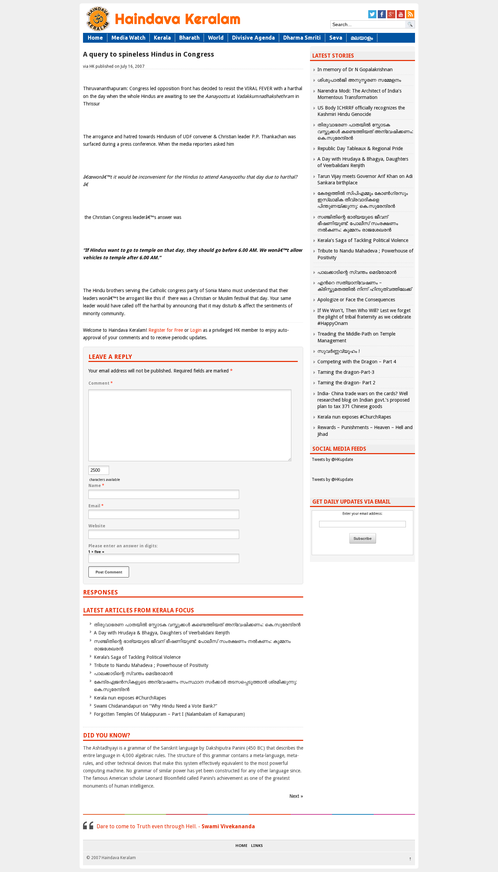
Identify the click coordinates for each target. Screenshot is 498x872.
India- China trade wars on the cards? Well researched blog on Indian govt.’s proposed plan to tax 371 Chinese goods (363, 400)
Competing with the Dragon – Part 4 (356, 361)
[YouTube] (401, 17)
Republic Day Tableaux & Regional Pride (360, 148)
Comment (100, 383)
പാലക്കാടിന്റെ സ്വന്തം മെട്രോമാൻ (133, 673)
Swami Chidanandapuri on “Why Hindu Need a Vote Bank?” (155, 706)
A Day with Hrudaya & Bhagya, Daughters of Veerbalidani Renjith (162, 632)
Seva (335, 38)
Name (96, 485)
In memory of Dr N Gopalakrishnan (355, 69)
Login (196, 330)
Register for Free (165, 330)
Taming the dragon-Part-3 (345, 372)
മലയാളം (362, 38)
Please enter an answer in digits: (123, 546)
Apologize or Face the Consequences (356, 299)
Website (96, 526)
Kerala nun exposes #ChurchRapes (130, 698)
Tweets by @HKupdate (332, 459)
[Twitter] (372, 17)
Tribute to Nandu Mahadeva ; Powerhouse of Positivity (151, 665)
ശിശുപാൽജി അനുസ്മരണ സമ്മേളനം (359, 80)
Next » (296, 796)
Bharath (189, 38)
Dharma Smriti (302, 38)
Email (96, 506)
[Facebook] (382, 17)
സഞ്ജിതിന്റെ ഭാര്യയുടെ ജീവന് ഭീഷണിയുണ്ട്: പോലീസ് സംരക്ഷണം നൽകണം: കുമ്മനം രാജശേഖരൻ (357, 223)
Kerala (162, 38)
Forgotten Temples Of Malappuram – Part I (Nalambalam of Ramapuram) (169, 714)
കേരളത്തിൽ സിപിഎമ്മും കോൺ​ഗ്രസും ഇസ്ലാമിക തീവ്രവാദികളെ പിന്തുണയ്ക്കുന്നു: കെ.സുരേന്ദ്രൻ (362, 199)
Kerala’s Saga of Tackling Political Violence (137, 657)
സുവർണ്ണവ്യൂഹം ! (338, 351)
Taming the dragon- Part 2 (346, 382)
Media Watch (128, 38)
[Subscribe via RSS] (410, 17)
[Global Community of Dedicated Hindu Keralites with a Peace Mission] (162, 31)
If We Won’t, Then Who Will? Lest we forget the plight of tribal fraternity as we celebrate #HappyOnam (364, 317)
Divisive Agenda (253, 38)
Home (95, 38)
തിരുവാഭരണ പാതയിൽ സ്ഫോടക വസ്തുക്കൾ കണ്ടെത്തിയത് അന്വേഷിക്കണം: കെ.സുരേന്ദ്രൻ (197, 624)
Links (257, 846)
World (216, 38)
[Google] (391, 17)
